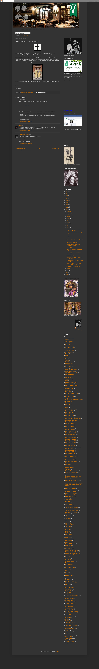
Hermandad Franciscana (70, 491)
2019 (67, 193)
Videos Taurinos (68, 638)
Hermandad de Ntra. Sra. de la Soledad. (73, 473)
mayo (68, 223)
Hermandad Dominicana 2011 (71, 490)
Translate (26, 35)
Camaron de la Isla (69, 361)
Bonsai (66, 357)
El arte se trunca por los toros (73, 237)
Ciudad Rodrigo (68, 366)
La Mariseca (68, 528)
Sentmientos (68, 617)
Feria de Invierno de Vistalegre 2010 (73, 418)
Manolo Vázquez (68, 534)
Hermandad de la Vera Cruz (71, 472)
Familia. (67, 407)
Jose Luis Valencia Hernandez (71, 507)
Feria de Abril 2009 (69, 410)
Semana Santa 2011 (69, 601)
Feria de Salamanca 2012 (70, 437)
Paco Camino (68, 558)
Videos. (67, 639)
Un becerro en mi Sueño (70, 628)
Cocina (66, 368)
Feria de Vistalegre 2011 (70, 453)
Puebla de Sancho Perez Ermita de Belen (74, 577)
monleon (67, 542)
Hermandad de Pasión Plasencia (72, 480)
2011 (67, 207)
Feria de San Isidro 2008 (70, 440)
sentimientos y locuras (24, 134)
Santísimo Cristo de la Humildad (72, 594)
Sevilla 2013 (68, 620)
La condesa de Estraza (24, 110)
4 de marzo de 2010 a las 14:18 (25, 105)
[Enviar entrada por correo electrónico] (36, 92)
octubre (68, 214)
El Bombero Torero (69, 388)
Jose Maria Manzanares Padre (71, 510)
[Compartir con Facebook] (43, 92)
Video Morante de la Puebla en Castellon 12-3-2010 (73, 245)
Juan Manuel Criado (69, 520)
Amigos (67, 342)
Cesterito (67, 364)
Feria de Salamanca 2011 (70, 436)
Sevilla (66, 619)
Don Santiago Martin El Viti (71, 385)
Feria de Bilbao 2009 (69, 415)
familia (66, 406)
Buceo (66, 358)
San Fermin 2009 (69, 589)
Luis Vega (67, 532)
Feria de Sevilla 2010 (69, 450)
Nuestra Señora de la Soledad (71, 550)
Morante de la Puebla (69, 543)
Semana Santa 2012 (69, 603)
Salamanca (67, 586)
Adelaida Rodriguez (69, 338)
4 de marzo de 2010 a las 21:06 (25, 130)
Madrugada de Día (70, 255)
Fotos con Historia (69, 467)
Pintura (66, 570)
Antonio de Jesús (69, 349)
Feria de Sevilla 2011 (69, 451)
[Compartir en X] (42, 92)
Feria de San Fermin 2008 (70, 439)
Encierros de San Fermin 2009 (71, 393)
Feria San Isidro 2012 (69, 459)
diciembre (69, 211)
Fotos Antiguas (68, 466)
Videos (66, 633)
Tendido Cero (68, 627)
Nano (66, 547)
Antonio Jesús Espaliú (70, 350)
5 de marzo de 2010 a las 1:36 (25, 143)
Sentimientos (68, 614)
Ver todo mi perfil (78, 330)
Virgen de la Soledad (69, 641)
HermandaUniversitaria (70, 494)
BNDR (66, 355)
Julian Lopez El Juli (69, 524)
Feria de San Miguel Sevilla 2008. (72, 447)
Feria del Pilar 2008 (69, 458)
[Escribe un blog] (40, 92)
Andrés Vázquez (68, 346)
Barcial (66, 353)
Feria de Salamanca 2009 (70, 432)
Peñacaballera (68, 562)
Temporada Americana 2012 (71, 624)
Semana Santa (68, 597)
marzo (68, 227)
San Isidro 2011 (68, 592)
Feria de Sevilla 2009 (69, 448)
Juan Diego (67, 518)
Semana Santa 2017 (69, 608)
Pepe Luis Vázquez (69, 564)
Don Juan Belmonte (69, 383)
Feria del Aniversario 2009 (70, 456)
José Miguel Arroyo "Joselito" (71, 512)
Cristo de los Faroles (69, 376)
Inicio (39, 148)
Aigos (66, 339)
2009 (67, 272)
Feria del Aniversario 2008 (70, 455)
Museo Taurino (68, 545)
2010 (67, 209)
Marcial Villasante (69, 539)
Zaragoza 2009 (68, 643)
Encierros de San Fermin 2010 (71, 395)
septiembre (69, 216)
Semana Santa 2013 (69, 605)
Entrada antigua (55, 148)
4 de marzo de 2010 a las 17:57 (25, 121)
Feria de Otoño (68, 421)
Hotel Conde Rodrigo (69, 496)
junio (68, 222)
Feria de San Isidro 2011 (70, 445)
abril (68, 225)
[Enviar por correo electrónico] (39, 92)
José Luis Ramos (69, 505)
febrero (68, 268)
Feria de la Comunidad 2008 (71, 420)
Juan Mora (67, 521)
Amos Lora (67, 344)
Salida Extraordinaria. (69, 587)
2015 (67, 200)
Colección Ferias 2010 (70, 371)
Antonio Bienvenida (69, 347)
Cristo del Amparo (69, 377)
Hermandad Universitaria (70, 493)
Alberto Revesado (69, 341)
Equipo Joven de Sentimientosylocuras (73, 399)
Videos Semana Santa (70, 635)
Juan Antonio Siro (69, 515)
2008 (67, 274)
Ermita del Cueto (68, 401)
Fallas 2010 (67, 404)
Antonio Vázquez (69, 352)
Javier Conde (68, 501)
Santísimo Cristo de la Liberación (72, 595)
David (20, 125)
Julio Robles (68, 526)
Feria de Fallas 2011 (69, 417)
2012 (67, 206)
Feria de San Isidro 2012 (70, 409)
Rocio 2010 (67, 584)
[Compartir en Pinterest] (44, 92)
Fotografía (67, 464)
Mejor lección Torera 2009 (72, 242)
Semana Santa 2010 (69, 600)
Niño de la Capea (69, 548)
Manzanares (68, 537)
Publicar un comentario (22, 146)
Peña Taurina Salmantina (70, 561)
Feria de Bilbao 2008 (69, 413)
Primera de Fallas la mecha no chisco (74, 253)
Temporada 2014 (69, 622)
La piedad (67, 529)
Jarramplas (67, 498)
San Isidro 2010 (68, 590)
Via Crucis (67, 630)
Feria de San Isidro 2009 (70, 442)
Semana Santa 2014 (69, 606)
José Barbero (68, 502)
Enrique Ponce (68, 398)
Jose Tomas (67, 513)
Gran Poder (67, 469)
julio (68, 220)
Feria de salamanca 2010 (70, 434)
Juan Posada (68, 523)
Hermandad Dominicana (70, 488)
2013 (67, 204)
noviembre (69, 213)
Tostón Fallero (69, 247)
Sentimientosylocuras (69, 616)
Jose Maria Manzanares (70, 509)
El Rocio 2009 (68, 391)
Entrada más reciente (20, 148)
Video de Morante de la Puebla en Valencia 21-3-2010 (74, 230)
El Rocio (67, 390)
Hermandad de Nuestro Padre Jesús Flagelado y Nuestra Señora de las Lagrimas (73, 477)
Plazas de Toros (68, 575)
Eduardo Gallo (68, 387)
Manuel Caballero (69, 535)
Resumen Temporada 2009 (71, 582)
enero (68, 270)
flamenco (67, 462)
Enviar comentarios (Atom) (27, 150)
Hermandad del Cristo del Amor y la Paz (73, 487)
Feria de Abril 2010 (69, 412)
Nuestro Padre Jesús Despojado (72, 554)
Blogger (57, 651)
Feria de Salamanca (69, 429)
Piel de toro (67, 569)
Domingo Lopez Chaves (70, 382)
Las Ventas (67, 531)
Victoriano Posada (69, 631)
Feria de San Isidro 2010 (70, 444)
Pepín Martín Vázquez (70, 567)
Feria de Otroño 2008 (69, 428)
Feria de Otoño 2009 (69, 425)
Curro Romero (68, 379)
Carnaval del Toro (69, 363)
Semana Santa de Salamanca (71, 611)
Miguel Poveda (68, 540)
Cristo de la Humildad (69, 374)
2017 (67, 197)
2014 (67, 202)
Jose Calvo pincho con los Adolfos (74, 252)
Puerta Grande (68, 579)
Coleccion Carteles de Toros (71, 369)
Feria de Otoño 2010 (69, 426)
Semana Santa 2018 (69, 609)
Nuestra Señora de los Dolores (71, 551)
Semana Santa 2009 (69, 598)
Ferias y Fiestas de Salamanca (71, 461)
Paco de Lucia (68, 559)
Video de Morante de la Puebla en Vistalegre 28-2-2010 (74, 264)
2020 (67, 191)
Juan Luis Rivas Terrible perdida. (73, 266)
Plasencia (67, 573)
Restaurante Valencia (69, 581)
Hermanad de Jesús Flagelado (71, 470)
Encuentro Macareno (69, 396)
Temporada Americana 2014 (71, 625)
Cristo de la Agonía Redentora (71, 372)
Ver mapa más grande (68, 110)
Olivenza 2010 (68, 556)
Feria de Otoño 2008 (69, 423)
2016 (67, 198)
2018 (67, 195)
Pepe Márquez (68, 566)
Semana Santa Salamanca (71, 612)
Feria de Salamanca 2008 (70, 431)
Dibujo (66, 380)
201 (66, 336)
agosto (68, 218)
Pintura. (67, 572)
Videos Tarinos (68, 636)
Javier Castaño (68, 499)
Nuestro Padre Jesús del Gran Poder (73, 553)
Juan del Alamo (68, 517)
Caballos (67, 360)
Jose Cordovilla (68, 504)
